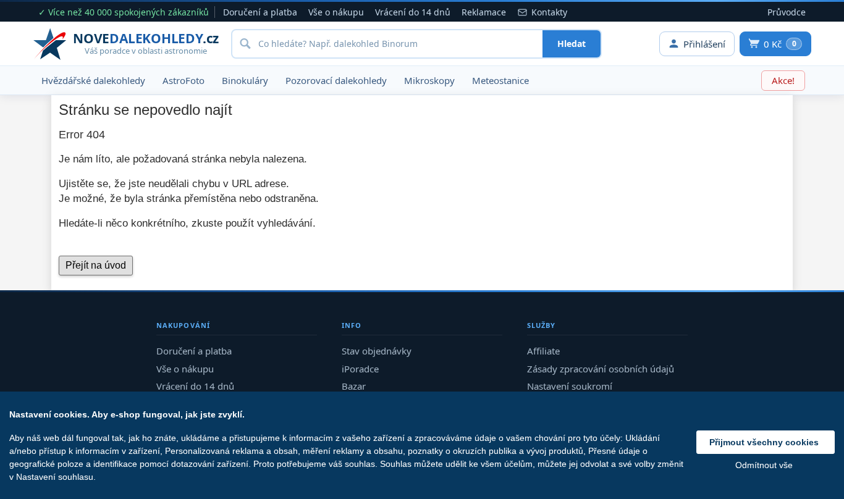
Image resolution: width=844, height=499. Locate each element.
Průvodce (786, 12)
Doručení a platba (260, 12)
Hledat (571, 43)
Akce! (783, 80)
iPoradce (360, 369)
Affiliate (543, 351)
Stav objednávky (376, 351)
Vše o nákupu (336, 12)
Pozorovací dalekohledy (336, 80)
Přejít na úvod (95, 265)
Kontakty (549, 12)
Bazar (354, 386)
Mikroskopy (429, 80)
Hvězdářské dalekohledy (93, 80)
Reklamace (484, 12)
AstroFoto (183, 80)
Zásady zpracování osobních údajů (600, 369)
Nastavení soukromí (569, 386)
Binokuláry (245, 80)
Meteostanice (500, 80)
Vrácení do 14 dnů (412, 12)
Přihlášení (704, 44)
